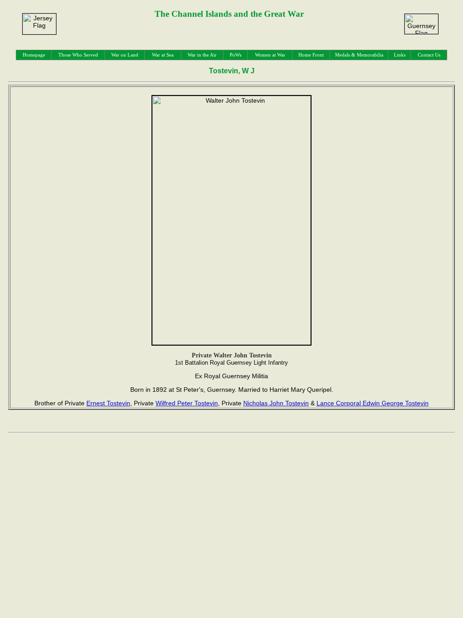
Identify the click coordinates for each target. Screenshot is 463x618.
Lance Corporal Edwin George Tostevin (373, 403)
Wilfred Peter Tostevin (187, 403)
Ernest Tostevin (108, 403)
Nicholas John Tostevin (276, 403)
